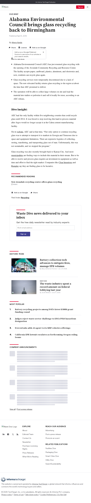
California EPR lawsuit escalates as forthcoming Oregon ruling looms (46, 336)
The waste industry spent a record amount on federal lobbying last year (55, 287)
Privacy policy (6, 494)
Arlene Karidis (17, 42)
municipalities (17, 155)
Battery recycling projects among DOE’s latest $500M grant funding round (44, 310)
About (24, 430)
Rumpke (15, 166)
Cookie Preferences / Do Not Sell (53, 494)
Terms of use (19, 494)
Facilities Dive (51, 448)
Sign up (80, 7)
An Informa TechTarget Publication (45, 2)
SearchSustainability (53, 464)
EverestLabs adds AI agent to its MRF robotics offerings (42, 328)
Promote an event (53, 438)
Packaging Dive (51, 452)
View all (12, 409)
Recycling (25, 197)
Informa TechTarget (39, 484)
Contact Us (26, 438)
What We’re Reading (30, 457)
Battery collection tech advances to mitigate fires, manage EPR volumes (55, 263)
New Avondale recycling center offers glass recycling (36, 182)
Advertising (50, 430)
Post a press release (24, 409)
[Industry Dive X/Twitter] (12, 434)
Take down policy (32, 494)
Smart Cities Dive (52, 456)
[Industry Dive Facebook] (8, 434)
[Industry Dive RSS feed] (17, 434)
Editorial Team (27, 434)
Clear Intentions (65, 162)
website (20, 131)
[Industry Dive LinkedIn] (3, 434)
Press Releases (28, 453)
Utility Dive (50, 460)
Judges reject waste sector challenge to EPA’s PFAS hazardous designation (45, 320)
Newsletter (26, 442)
